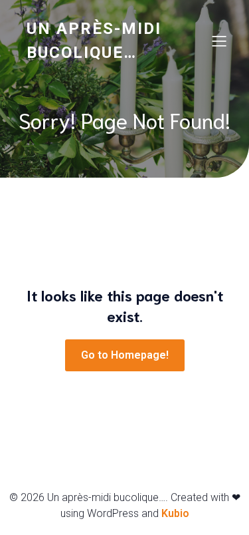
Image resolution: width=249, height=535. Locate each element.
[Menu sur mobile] (219, 41)
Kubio (175, 513)
